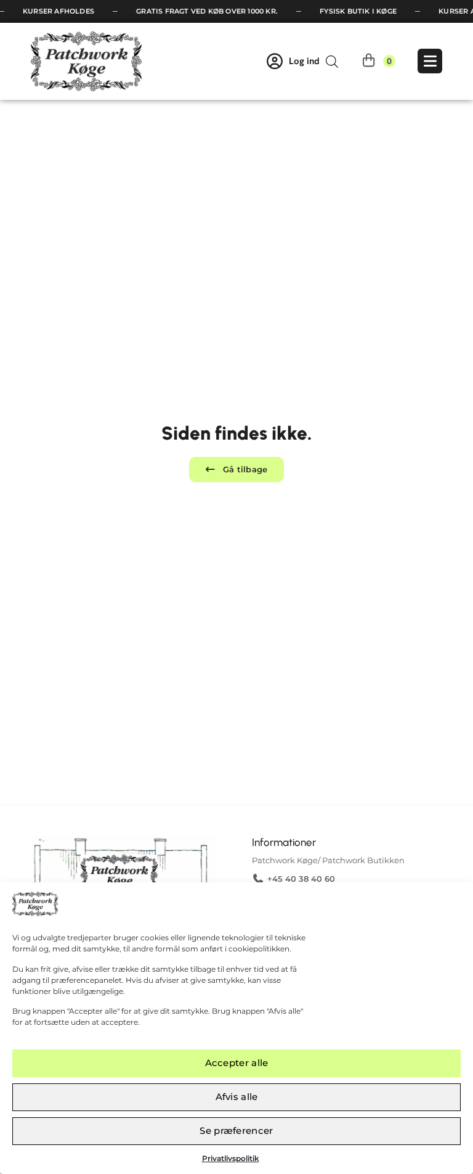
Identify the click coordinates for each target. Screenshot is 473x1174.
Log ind (304, 61)
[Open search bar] (332, 61)
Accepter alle (237, 1063)
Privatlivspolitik (230, 1158)
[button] (236, 469)
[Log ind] (275, 61)
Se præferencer (236, 1130)
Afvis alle (237, 1096)
